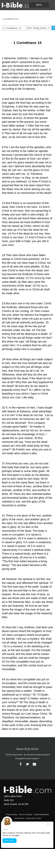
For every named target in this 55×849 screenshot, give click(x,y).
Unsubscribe (19, 818)
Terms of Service (25, 814)
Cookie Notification (41, 814)
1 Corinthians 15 (9, 19)
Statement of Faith (33, 818)
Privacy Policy (11, 814)
